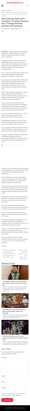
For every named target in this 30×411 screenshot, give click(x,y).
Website (3, 387)
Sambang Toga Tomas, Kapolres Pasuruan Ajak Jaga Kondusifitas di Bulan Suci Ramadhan (14, 311)
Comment (4, 357)
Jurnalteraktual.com (15, 2)
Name (3, 376)
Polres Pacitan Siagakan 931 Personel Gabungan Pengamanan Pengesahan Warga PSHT (15, 337)
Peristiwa (3, 246)
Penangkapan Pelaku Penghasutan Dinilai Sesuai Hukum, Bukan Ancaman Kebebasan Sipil (14, 283)
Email (3, 382)
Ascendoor (12, 408)
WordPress (23, 408)
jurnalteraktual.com (16, 28)
